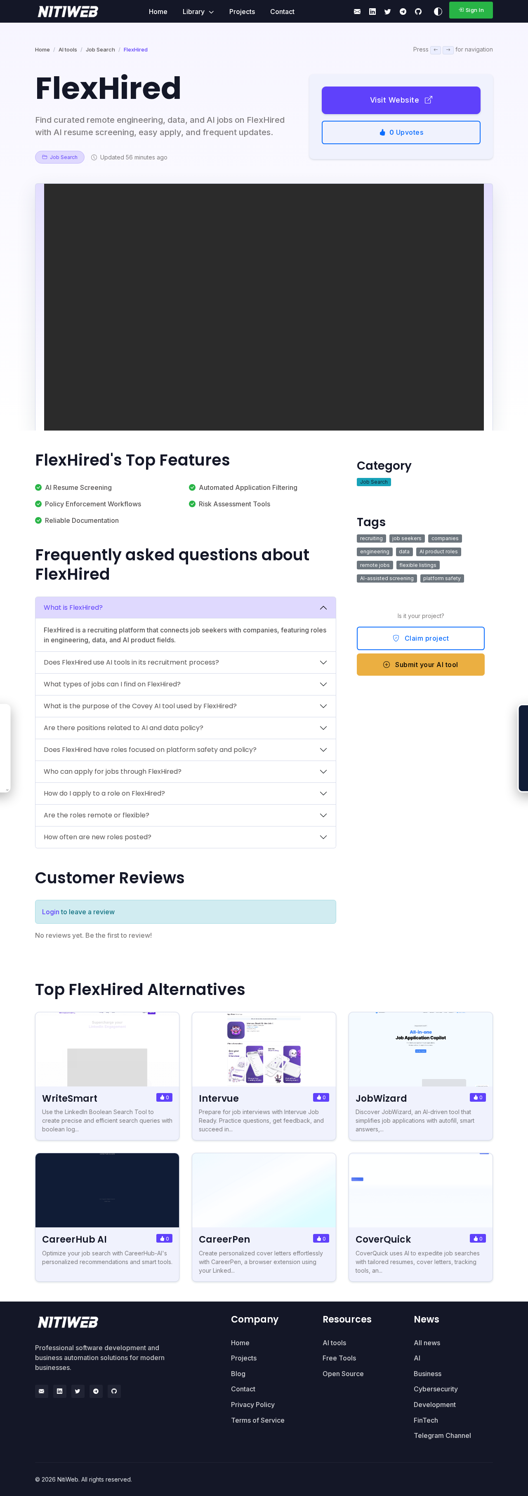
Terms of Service (258, 1420)
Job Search (100, 49)
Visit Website (396, 100)
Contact (282, 11)
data (404, 551)
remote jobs (375, 565)
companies (445, 538)
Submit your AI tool (426, 664)
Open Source (343, 1374)
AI (417, 1358)
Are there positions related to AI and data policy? (123, 728)
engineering (374, 551)
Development (435, 1404)
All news (427, 1343)
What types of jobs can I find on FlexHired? (112, 684)
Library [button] (194, 11)
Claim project (426, 638)
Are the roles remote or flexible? (96, 815)
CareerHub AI (74, 1239)
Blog (238, 1374)
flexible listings (417, 565)
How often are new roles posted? (97, 837)
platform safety (442, 578)
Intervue (219, 1098)
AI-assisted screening (387, 578)
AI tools (68, 49)
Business (427, 1374)
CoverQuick (383, 1239)
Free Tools (339, 1358)
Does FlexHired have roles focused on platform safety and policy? (150, 749)
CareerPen (224, 1239)
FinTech (426, 1420)
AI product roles (439, 551)
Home (158, 11)
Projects (242, 11)
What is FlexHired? (73, 607)
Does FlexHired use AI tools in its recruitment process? (131, 662)
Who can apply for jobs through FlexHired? (113, 771)
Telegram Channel (442, 1435)
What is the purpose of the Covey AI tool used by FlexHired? (140, 706)
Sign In (475, 10)
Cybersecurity (436, 1389)
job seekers (407, 538)
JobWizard (381, 1098)
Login (50, 912)
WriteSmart (69, 1098)
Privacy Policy (253, 1404)
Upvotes (406, 132)
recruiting (371, 538)
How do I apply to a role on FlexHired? (104, 793)
